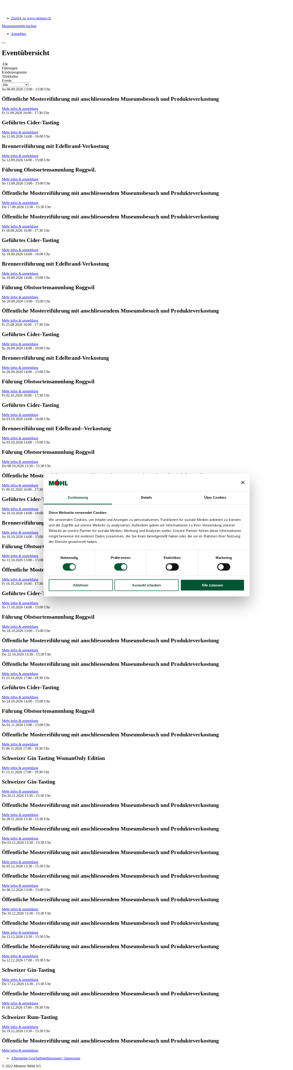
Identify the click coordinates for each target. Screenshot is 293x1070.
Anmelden (18, 34)
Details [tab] (146, 497)
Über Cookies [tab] (215, 497)
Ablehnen (80, 585)
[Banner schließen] (242, 482)
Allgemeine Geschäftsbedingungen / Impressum (45, 1058)
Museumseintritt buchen (19, 26)
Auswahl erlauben (146, 585)
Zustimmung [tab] (78, 497)
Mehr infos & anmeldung (20, 109)
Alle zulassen (212, 585)
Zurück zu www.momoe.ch (31, 18)
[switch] (120, 567)
